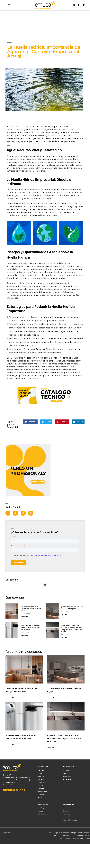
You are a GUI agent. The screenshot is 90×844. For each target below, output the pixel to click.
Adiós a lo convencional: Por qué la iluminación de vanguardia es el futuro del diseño (71, 628)
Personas (66, 814)
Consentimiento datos (80, 835)
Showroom (67, 776)
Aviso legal (52, 833)
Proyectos (67, 770)
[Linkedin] (30, 513)
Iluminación (42, 792)
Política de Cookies (82, 838)
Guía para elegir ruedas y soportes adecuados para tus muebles (30, 627)
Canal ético (67, 817)
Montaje (41, 788)
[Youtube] (15, 513)
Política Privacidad (82, 833)
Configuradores (44, 814)
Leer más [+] (9, 697)
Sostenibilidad (68, 811)
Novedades (67, 779)
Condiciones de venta (65, 833)
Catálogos (41, 808)
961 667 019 (7, 785)
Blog (64, 773)
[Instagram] (23, 513)
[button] (9, 5)
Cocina (40, 785)
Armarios (41, 779)
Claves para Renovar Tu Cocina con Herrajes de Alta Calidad (31, 609)
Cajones (41, 770)
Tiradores (41, 794)
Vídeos (40, 811)
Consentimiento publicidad (60, 835)
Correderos (42, 783)
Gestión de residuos (66, 838)
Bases (40, 798)
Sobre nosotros (68, 808)
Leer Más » (24, 616)
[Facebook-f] (7, 513)
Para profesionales (70, 820)
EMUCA (36, 168)
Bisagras (41, 776)
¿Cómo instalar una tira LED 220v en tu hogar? (72, 608)
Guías (40, 773)
